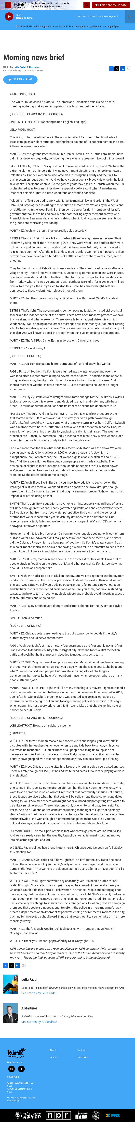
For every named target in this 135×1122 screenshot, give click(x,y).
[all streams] (130, 16)
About (53, 1050)
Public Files (82, 1057)
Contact (81, 1050)
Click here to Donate (112, 5)
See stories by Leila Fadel (38, 993)
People (53, 1057)
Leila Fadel (20, 67)
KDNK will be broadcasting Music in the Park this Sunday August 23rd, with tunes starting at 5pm (67, 26)
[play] (9, 16)
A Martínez (33, 67)
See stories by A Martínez (39, 1022)
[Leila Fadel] (10, 984)
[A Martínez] (10, 1013)
